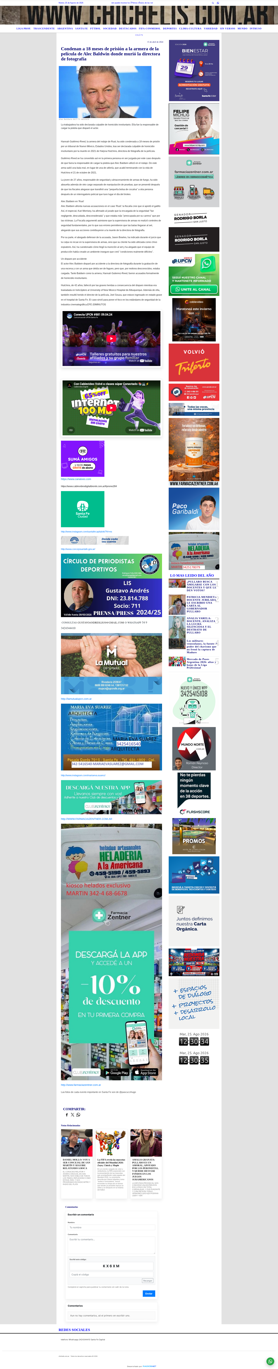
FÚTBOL (95, 28)
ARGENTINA (65, 28)
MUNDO (242, 28)
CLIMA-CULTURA (190, 28)
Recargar (147, 1280)
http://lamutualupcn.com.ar (76, 698)
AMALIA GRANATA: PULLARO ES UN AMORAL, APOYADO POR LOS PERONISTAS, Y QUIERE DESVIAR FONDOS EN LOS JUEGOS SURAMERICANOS (145, 1169)
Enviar (148, 1293)
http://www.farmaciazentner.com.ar (81, 1084)
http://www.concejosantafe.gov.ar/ (78, 549)
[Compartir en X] (72, 1115)
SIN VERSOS (227, 28)
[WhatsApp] (217, 2)
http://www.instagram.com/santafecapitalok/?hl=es (86, 531)
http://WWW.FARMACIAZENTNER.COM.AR (86, 818)
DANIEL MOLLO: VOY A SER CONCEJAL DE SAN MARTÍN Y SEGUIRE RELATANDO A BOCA (76, 1163)
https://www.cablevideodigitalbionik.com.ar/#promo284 (89, 486)
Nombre (71, 1222)
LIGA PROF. (24, 28)
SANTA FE (81, 28)
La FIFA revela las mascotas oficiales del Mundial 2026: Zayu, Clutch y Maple (111, 1162)
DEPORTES (170, 28)
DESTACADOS (128, 28)
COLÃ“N (139, 35)
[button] (212, 2)
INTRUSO (255, 28)
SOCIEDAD (110, 28)
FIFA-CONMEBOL (150, 28)
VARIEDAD (211, 28)
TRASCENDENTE (44, 28)
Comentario (73, 1234)
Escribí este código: (78, 1259)
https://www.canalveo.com (76, 479)
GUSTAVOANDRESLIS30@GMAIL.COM (101, 622)
